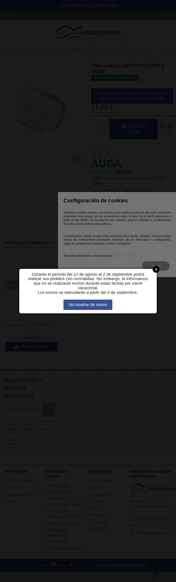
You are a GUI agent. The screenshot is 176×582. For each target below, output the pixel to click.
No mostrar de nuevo (88, 304)
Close (156, 269)
